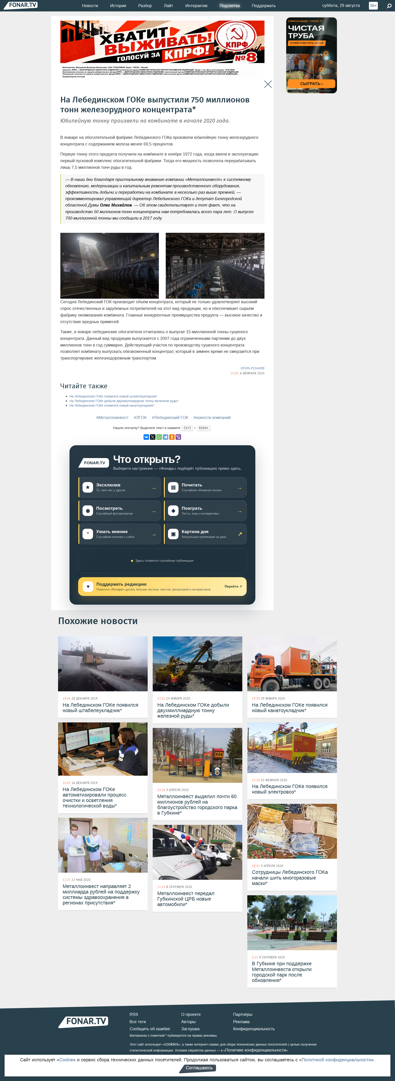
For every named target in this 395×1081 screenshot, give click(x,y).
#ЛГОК (140, 417)
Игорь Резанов (252, 368)
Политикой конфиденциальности (336, 1060)
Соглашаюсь (199, 1068)
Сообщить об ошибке (150, 1029)
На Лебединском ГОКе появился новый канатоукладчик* (111, 405)
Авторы (188, 1022)
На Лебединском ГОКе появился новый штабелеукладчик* (113, 396)
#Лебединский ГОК (170, 417)
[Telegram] (165, 437)
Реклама (241, 1022)
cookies (171, 1044)
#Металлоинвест (112, 417)
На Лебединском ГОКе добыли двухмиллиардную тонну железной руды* (124, 401)
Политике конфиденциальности (255, 1050)
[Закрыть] (268, 84)
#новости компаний (212, 417)
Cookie (66, 1060)
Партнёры (242, 1014)
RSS (134, 1014)
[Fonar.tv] (20, 5)
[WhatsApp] (159, 437)
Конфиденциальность (254, 1029)
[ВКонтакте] (146, 437)
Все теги (138, 1022)
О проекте (191, 1014)
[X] (152, 437)
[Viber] (178, 437)
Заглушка (190, 1029)
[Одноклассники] (172, 437)
